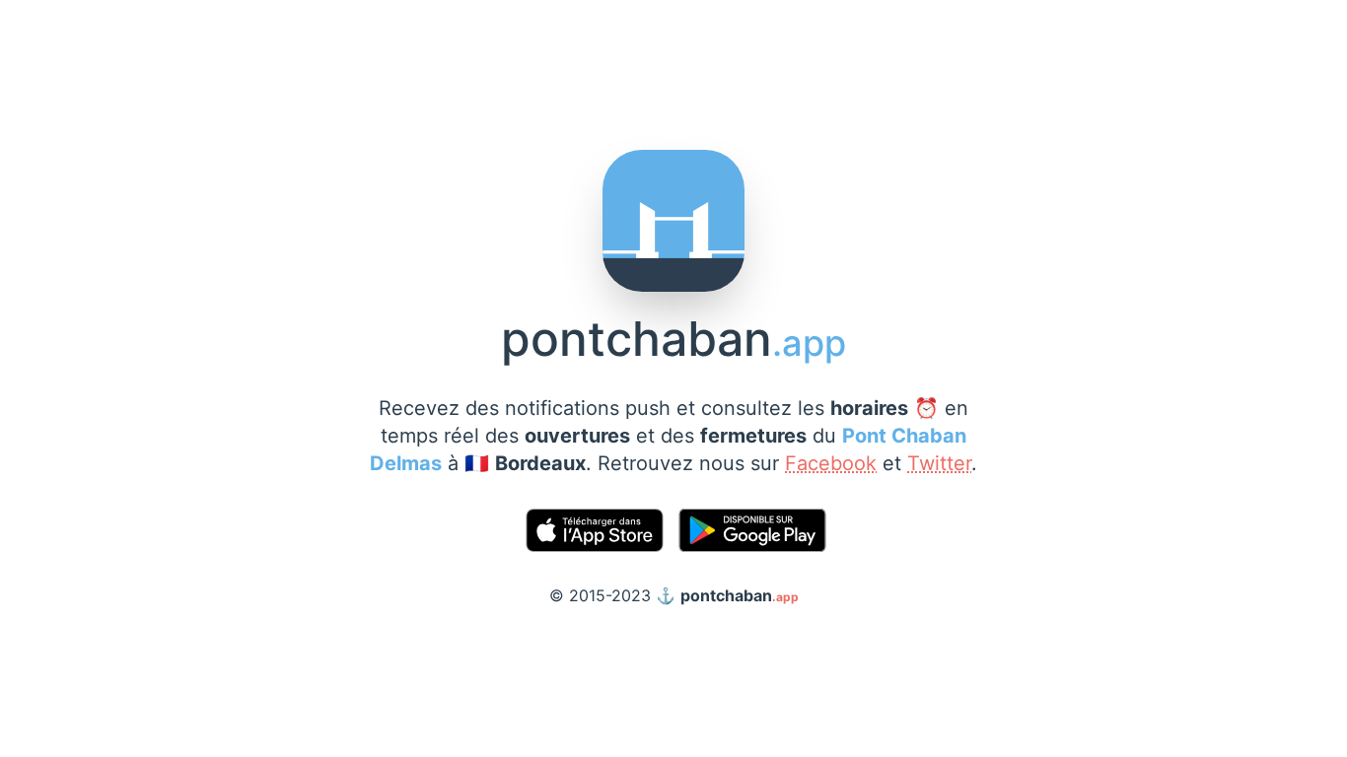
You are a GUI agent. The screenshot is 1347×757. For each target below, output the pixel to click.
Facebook (831, 463)
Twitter (939, 463)
